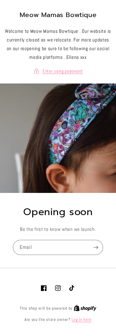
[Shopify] (85, 308)
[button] (58, 71)
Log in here (82, 319)
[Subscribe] (96, 247)
